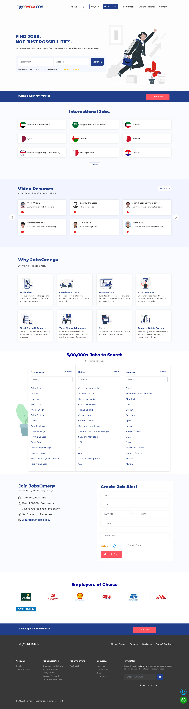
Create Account (23, 669)
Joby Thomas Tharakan (145, 203)
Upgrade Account (51, 676)
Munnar (129, 464)
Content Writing (86, 420)
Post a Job (75, 666)
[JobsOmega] (29, 7)
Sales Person (37, 388)
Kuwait (129, 426)
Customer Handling (87, 399)
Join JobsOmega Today (35, 519)
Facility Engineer (39, 464)
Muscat (129, 458)
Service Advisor (38, 453)
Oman (129, 442)
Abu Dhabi (131, 399)
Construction (84, 415)
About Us (134, 644)
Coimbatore (131, 415)
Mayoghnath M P (36, 223)
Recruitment (128, 7)
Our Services (102, 669)
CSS (80, 464)
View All (69, 372)
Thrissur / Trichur (134, 431)
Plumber (35, 393)
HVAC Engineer (38, 437)
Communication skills (88, 388)
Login (83, 6)
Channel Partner (118, 644)
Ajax (80, 453)
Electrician (36, 404)
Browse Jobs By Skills (53, 666)
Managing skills (85, 410)
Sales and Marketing (88, 437)
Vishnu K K (138, 223)
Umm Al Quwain (134, 453)
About (74, 7)
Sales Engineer (38, 415)
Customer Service (87, 404)
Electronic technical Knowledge (93, 431)
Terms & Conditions (164, 644)
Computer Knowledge (89, 426)
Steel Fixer (36, 442)
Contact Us (102, 676)
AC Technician (37, 410)
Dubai (129, 388)
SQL (80, 442)
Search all (165, 188)
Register (95, 6)
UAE (128, 404)
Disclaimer (147, 644)
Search (96, 62)
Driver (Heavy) (38, 431)
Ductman (35, 399)
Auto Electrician (38, 426)
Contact (163, 7)
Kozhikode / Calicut (135, 447)
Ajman (129, 420)
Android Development (89, 458)
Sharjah (129, 410)
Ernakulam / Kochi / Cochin (139, 393)
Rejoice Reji (86, 223)
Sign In (19, 666)
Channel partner (146, 7)
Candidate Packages (52, 679)
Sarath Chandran (89, 203)
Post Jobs (111, 6)
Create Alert (112, 554)
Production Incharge (41, 447)
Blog (99, 673)
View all (94, 164)
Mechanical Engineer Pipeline (45, 458)
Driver (34, 420)
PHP (80, 447)
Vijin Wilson (33, 203)
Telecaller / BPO (86, 393)
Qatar (128, 437)
